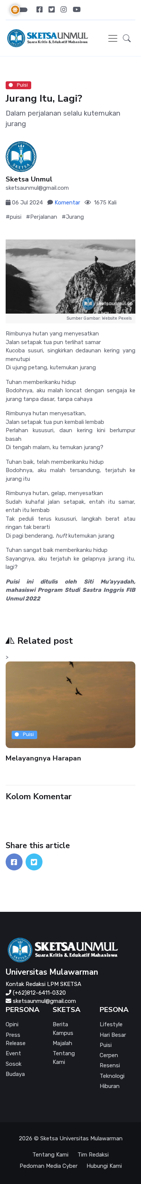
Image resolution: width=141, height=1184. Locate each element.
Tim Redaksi (93, 1154)
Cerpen (109, 1055)
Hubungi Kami (104, 1166)
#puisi (13, 216)
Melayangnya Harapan (43, 758)
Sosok (13, 1064)
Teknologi (112, 1076)
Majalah (62, 1043)
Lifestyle (111, 1024)
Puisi (22, 85)
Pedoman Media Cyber (48, 1166)
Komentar (67, 202)
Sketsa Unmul (29, 179)
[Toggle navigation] (112, 38)
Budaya (15, 1074)
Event (13, 1053)
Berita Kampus (63, 1028)
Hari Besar (113, 1035)
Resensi (110, 1065)
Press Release (16, 1039)
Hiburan (110, 1086)
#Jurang (73, 216)
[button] (126, 38)
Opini (12, 1024)
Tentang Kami (64, 1057)
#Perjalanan (41, 216)
